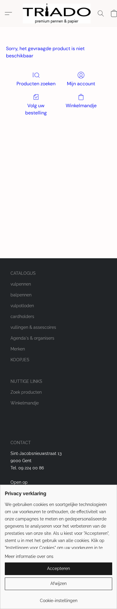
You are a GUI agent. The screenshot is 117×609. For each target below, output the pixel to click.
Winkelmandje (81, 105)
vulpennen (20, 284)
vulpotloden (22, 305)
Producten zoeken (36, 83)
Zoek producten (26, 392)
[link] (58, 598)
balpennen (21, 294)
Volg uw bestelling (36, 109)
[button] (58, 13)
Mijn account (81, 83)
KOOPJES (19, 359)
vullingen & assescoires (33, 327)
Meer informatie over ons (29, 556)
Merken (17, 349)
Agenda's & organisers (32, 338)
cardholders (22, 316)
